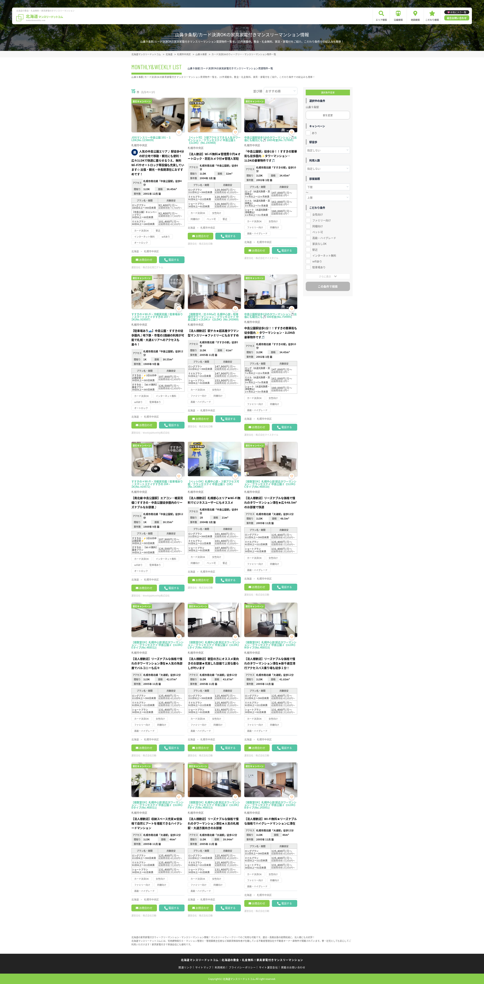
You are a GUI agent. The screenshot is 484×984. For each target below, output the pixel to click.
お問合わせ (145, 259)
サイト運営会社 (268, 967)
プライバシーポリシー (242, 967)
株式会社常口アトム (153, 267)
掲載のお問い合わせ (293, 967)
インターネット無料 (324, 255)
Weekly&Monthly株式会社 (156, 432)
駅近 (315, 249)
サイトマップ (203, 967)
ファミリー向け (321, 220)
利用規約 (220, 967)
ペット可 (317, 232)
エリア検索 (381, 19)
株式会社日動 (206, 243)
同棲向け (317, 226)
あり (314, 133)
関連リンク (185, 967)
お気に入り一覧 (458, 12)
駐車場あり (319, 267)
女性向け (317, 214)
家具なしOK (319, 244)
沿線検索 (398, 19)
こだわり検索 (432, 19)
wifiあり (317, 261)
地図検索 (415, 19)
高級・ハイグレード (324, 238)
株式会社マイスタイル (267, 258)
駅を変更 (328, 115)
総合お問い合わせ (457, 18)
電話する (173, 259)
